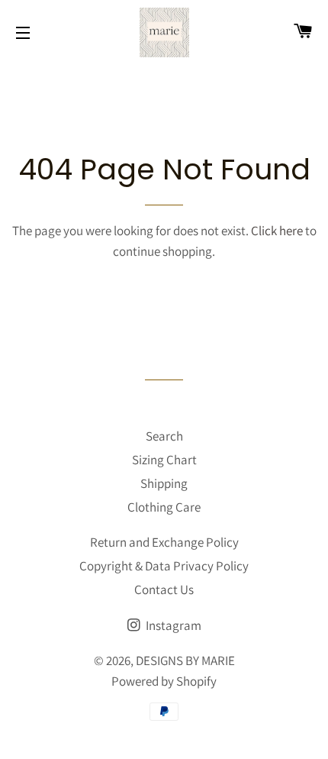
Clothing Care (164, 507)
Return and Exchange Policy (164, 542)
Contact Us (164, 589)
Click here (277, 230)
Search (164, 436)
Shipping (164, 483)
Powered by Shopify (164, 681)
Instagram (172, 625)
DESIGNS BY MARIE (185, 660)
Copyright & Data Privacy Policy (164, 565)
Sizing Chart (164, 459)
